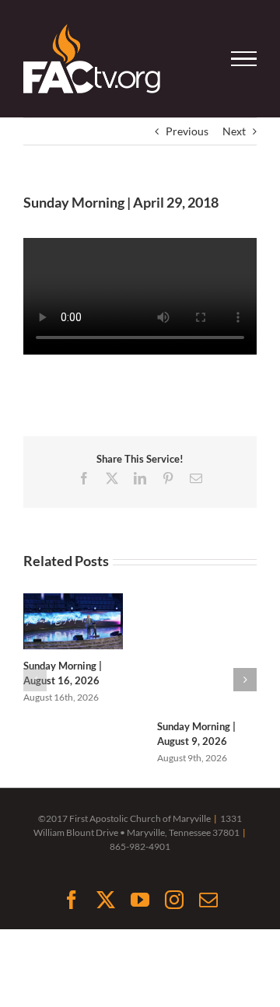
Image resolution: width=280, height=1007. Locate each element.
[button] (35, 679)
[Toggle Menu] (244, 59)
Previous (187, 131)
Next (234, 131)
